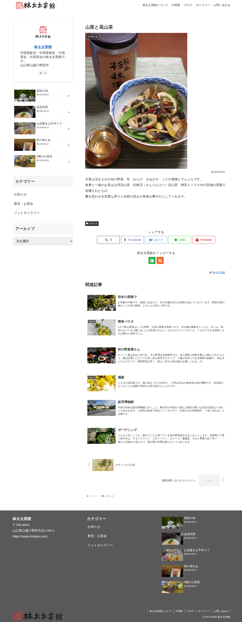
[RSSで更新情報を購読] (160, 260)
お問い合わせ (221, 611)
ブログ (190, 611)
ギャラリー (204, 611)
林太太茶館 (43, 47)
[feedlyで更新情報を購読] (152, 260)
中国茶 (179, 611)
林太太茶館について (161, 611)
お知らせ (93, 223)
